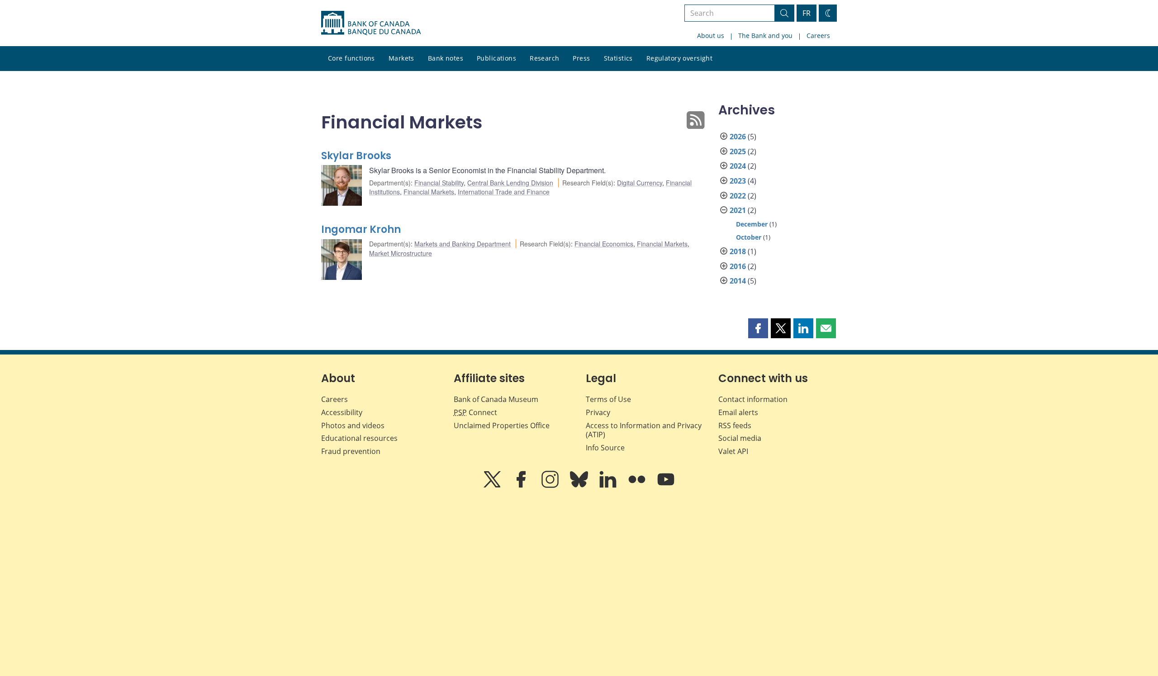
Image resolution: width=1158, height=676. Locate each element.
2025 (738, 151)
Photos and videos (352, 425)
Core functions (351, 58)
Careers (818, 35)
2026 (738, 137)
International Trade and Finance (504, 191)
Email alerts (738, 412)
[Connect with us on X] (493, 486)
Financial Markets (428, 191)
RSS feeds (734, 425)
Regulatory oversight (679, 58)
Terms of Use (608, 399)
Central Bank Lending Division (510, 182)
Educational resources (359, 438)
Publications (496, 58)
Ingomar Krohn (361, 229)
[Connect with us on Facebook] (522, 486)
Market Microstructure (400, 253)
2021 (738, 210)
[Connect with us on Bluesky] (579, 486)
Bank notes (445, 58)
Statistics (618, 58)
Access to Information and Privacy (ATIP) (644, 430)
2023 (738, 181)
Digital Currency (639, 182)
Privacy (598, 412)
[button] (758, 328)
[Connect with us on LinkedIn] (608, 486)
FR (806, 13)
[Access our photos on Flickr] (637, 486)
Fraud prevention (350, 451)
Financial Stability (439, 182)
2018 (738, 251)
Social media (739, 438)
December (752, 224)
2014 (738, 281)
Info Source (605, 448)
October (748, 237)
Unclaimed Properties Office (502, 425)
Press (581, 58)
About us (710, 35)
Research (544, 58)
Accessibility (341, 412)
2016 (738, 266)
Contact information (753, 399)
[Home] (371, 23)
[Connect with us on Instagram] (550, 486)
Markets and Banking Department (462, 243)
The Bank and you (765, 35)
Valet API (733, 451)
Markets (401, 58)
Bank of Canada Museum (496, 399)
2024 (738, 166)
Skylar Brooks (356, 156)
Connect (475, 412)
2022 (738, 196)
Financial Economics (603, 243)
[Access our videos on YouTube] (665, 486)
